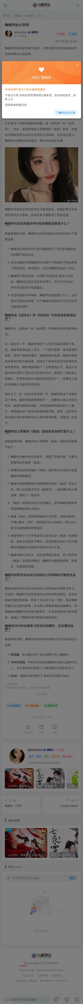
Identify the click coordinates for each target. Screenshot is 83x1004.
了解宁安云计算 (65, 112)
